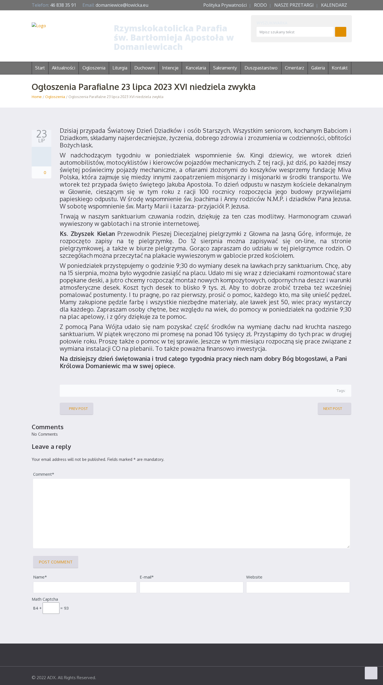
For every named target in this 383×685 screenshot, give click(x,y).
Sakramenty (225, 68)
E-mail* (147, 577)
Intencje (170, 68)
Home (37, 96)
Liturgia (119, 68)
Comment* (43, 474)
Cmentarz (294, 68)
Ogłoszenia (55, 96)
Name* (40, 577)
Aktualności (63, 68)
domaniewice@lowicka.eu (122, 5)
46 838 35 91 (63, 5)
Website (254, 577)
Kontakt (340, 68)
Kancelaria (196, 68)
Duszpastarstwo (261, 68)
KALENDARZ (334, 5)
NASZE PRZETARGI (294, 5)
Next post (332, 408)
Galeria (318, 68)
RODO (260, 5)
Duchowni (144, 68)
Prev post (78, 408)
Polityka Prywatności (225, 5)
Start (40, 68)
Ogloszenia (93, 68)
